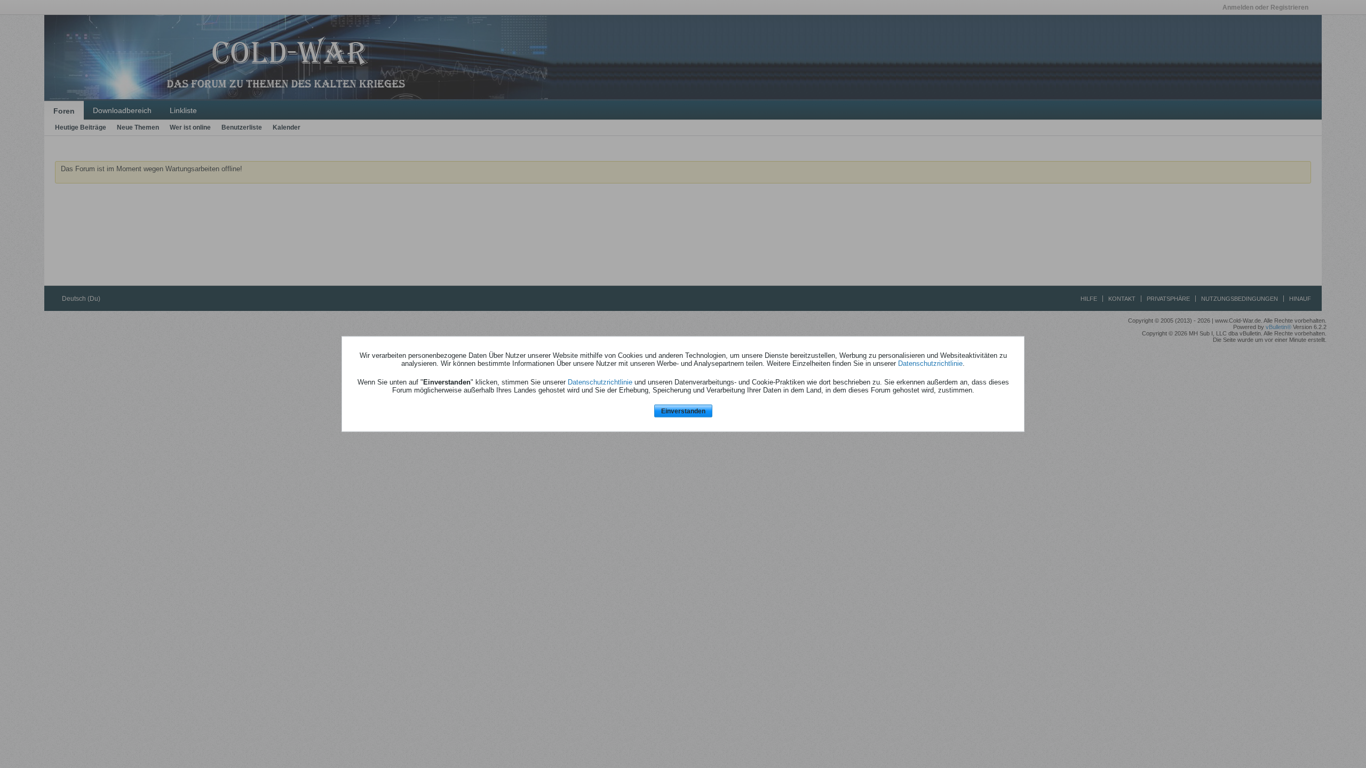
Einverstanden (683, 410)
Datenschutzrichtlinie (930, 363)
